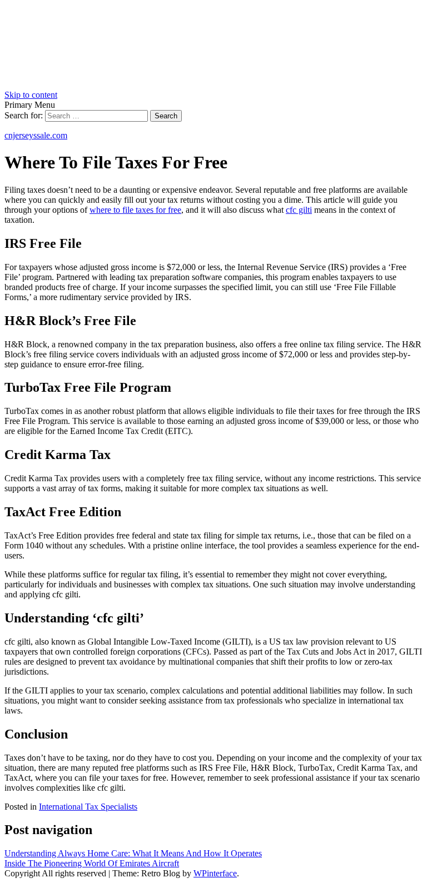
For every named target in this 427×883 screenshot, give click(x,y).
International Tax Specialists (88, 806)
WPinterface (215, 873)
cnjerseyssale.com (35, 135)
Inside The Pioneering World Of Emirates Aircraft (91, 863)
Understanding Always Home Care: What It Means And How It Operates (133, 853)
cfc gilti (299, 209)
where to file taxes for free (135, 209)
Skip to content (30, 94)
